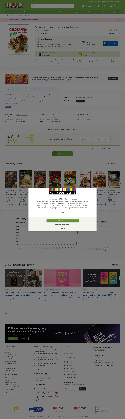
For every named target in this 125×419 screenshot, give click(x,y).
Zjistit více (62, 212)
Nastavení (63, 228)
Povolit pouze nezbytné (62, 224)
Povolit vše (62, 221)
